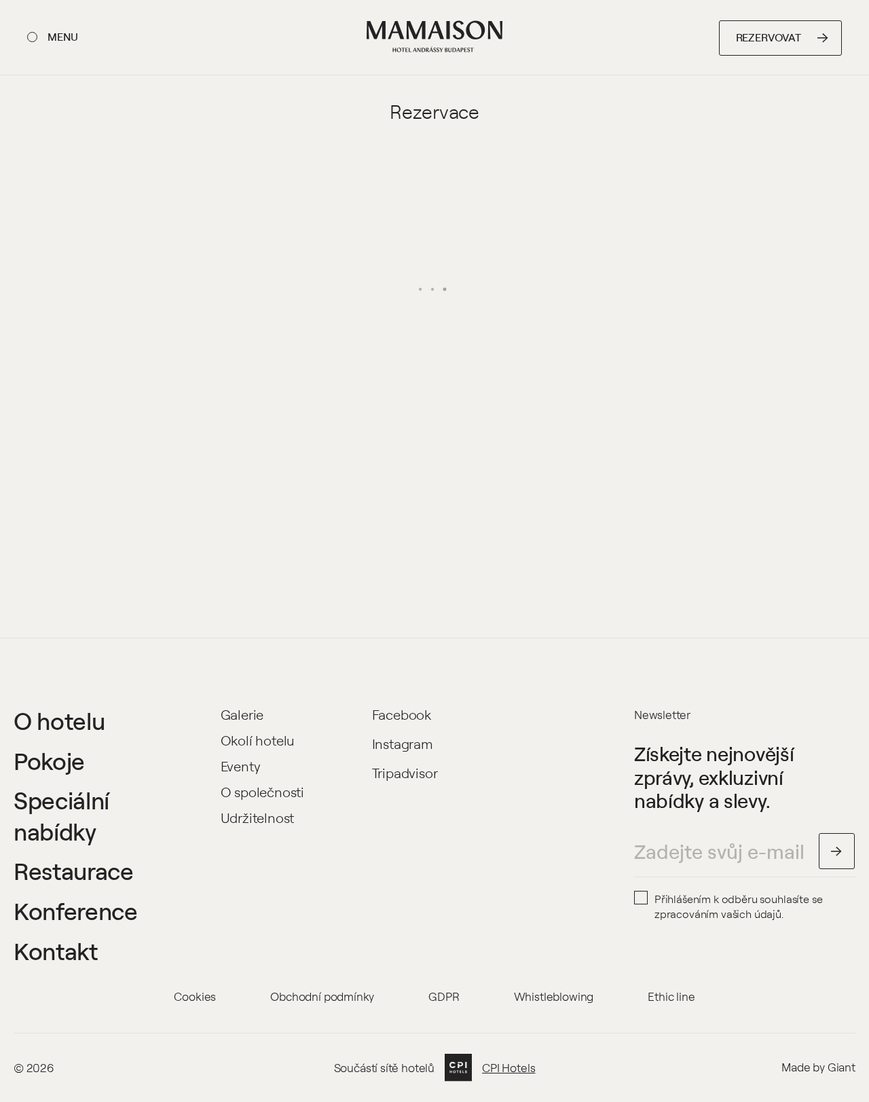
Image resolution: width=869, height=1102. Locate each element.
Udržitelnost (258, 817)
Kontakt (56, 951)
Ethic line (671, 996)
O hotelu (59, 721)
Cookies (195, 996)
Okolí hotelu (258, 740)
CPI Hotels (508, 1068)
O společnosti (262, 792)
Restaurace (74, 871)
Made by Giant (818, 1067)
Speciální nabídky (61, 816)
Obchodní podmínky (322, 996)
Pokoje (49, 761)
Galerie (242, 714)
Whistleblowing (554, 996)
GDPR (443, 996)
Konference (76, 911)
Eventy (241, 766)
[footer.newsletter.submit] (837, 851)
